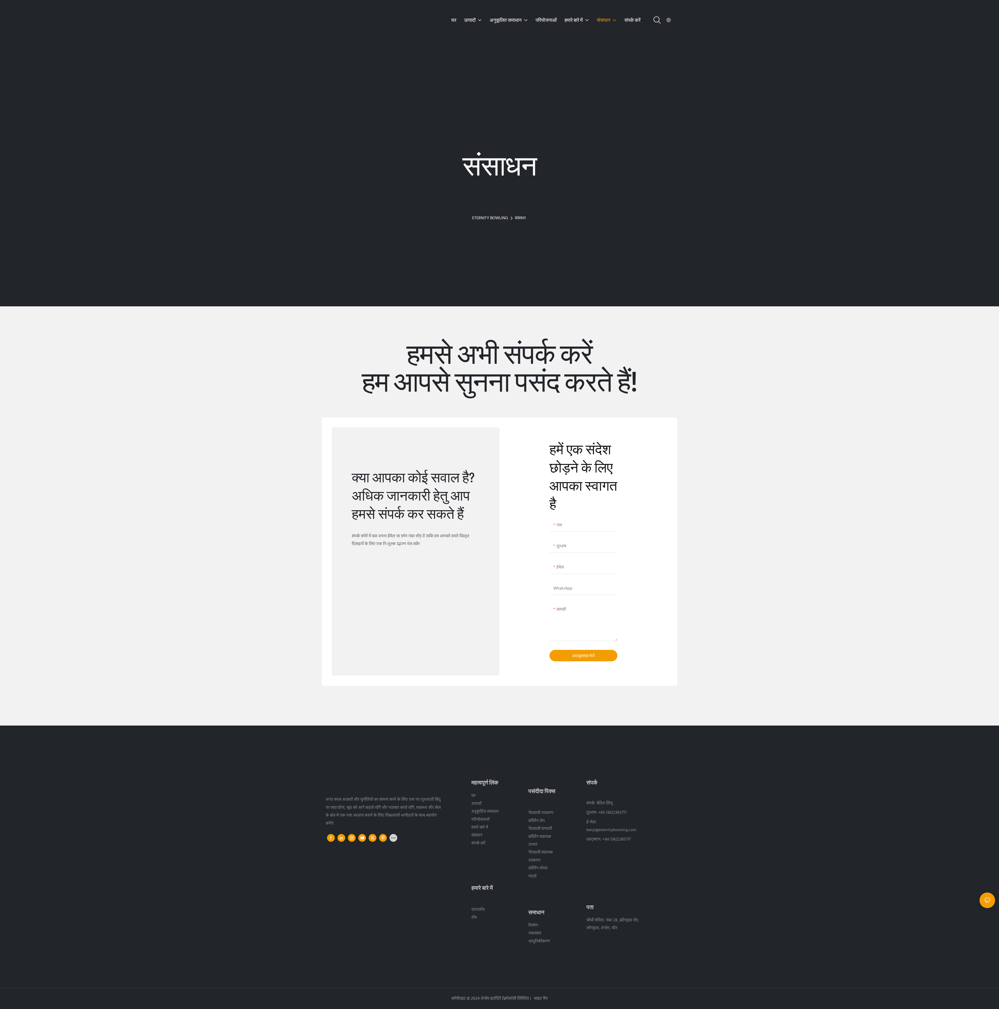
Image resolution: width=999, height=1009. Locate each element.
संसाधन (520, 218)
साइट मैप (540, 998)
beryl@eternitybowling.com (611, 830)
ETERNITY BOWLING (490, 218)
